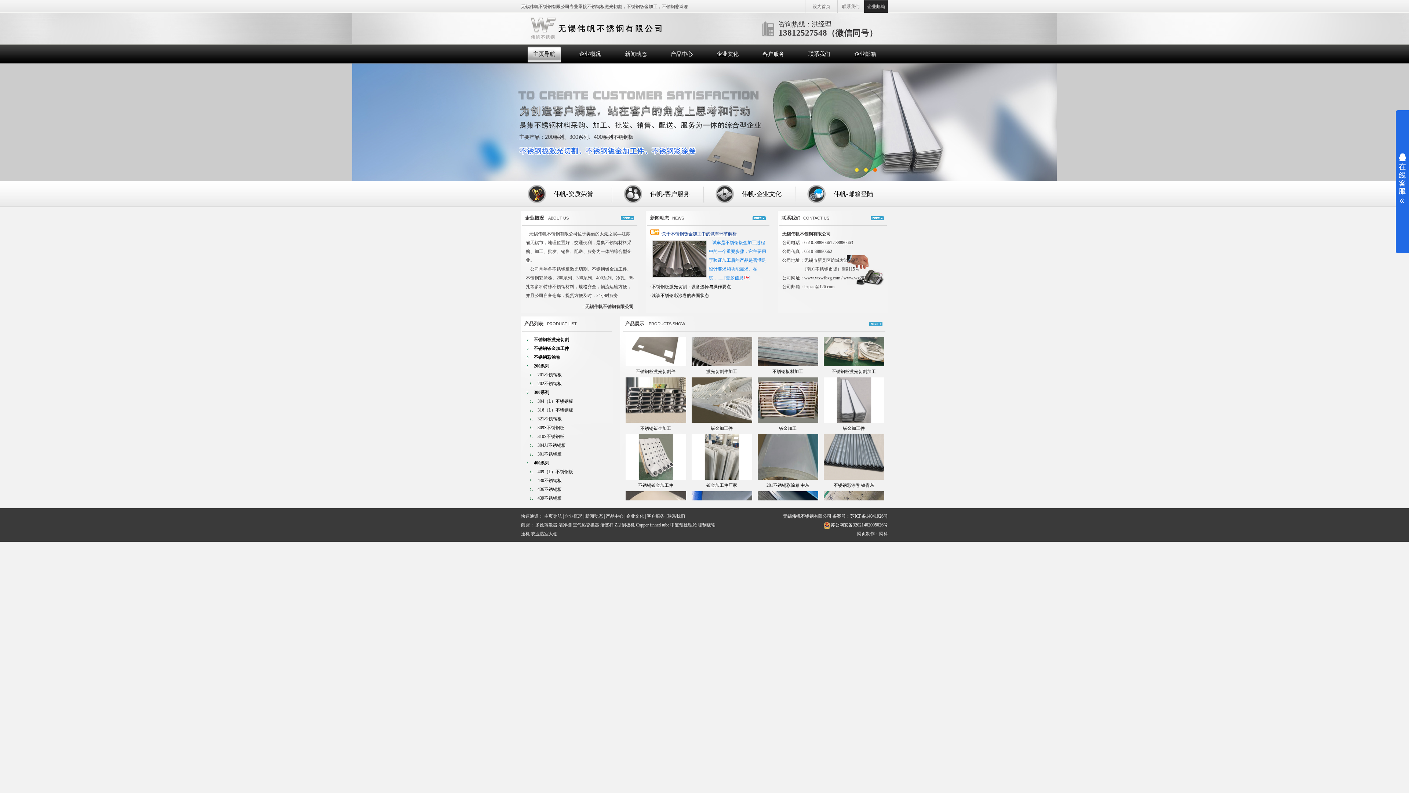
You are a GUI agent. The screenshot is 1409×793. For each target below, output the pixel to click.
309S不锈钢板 (551, 427)
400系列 (541, 463)
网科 (883, 533)
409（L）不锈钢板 (555, 471)
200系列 (541, 366)
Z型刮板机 (625, 525)
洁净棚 (565, 525)
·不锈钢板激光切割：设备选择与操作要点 (690, 286)
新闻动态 (636, 54)
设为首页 (821, 6)
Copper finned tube (652, 525)
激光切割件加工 (721, 346)
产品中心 (682, 54)
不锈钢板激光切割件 (656, 346)
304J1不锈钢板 (552, 445)
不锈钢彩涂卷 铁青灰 (854, 460)
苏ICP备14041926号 (869, 516)
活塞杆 (607, 525)
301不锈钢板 (550, 454)
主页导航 (544, 54)
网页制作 (866, 533)
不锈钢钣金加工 (655, 403)
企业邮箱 (876, 6)
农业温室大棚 (544, 533)
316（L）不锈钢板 (555, 410)
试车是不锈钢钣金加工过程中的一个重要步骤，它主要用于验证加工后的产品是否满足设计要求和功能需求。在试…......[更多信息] (737, 260)
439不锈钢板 (550, 498)
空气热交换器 (586, 525)
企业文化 (728, 54)
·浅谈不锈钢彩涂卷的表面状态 (679, 295)
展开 (1402, 178)
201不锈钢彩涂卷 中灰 (788, 460)
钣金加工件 (722, 403)
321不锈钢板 (550, 418)
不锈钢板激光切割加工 (854, 346)
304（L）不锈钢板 (555, 401)
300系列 (541, 392)
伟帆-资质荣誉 (573, 194)
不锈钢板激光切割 (551, 339)
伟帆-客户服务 (670, 194)
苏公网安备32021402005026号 (859, 525)
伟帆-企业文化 (762, 194)
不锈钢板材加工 (787, 346)
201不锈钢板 (550, 374)
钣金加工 (788, 403)
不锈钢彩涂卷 (547, 357)
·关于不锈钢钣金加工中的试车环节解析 (698, 233)
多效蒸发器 (546, 525)
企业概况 (590, 54)
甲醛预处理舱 (683, 525)
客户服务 (773, 54)
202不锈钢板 (550, 383)
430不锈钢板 (550, 480)
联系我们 (851, 6)
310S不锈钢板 (551, 436)
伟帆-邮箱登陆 (853, 194)
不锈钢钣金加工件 (551, 348)
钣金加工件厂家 (721, 460)
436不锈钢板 (550, 489)
